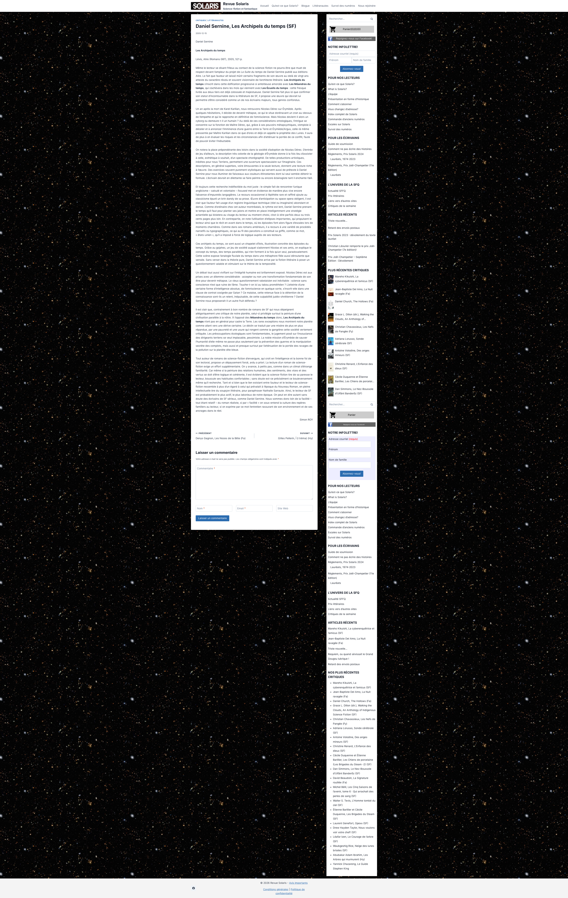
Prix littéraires (336, 195)
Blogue (305, 5)
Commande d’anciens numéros (346, 119)
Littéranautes (320, 5)
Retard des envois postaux (344, 227)
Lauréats (335, 174)
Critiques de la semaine (342, 205)
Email (241, 508)
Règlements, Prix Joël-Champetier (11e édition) (351, 167)
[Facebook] (193, 888)
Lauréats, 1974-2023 (342, 159)
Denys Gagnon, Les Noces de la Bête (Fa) (221, 436)
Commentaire (206, 468)
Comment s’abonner (340, 104)
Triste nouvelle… (337, 220)
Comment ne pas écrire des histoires (350, 149)
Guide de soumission (340, 143)
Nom (201, 508)
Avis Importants (298, 882)
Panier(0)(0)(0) (352, 29)
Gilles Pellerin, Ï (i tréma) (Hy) (295, 436)
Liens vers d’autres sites (342, 200)
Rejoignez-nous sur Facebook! (354, 38)
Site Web (283, 508)
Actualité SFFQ (337, 190)
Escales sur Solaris (339, 124)
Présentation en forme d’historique (348, 99)
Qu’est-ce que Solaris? (285, 5)
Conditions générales (275, 889)
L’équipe (333, 94)
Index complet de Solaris (342, 114)
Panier (351, 414)
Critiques (201, 20)
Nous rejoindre (367, 5)
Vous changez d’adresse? (343, 109)
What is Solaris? (337, 89)
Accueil (264, 5)
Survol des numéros (343, 5)
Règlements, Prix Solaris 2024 (346, 154)
